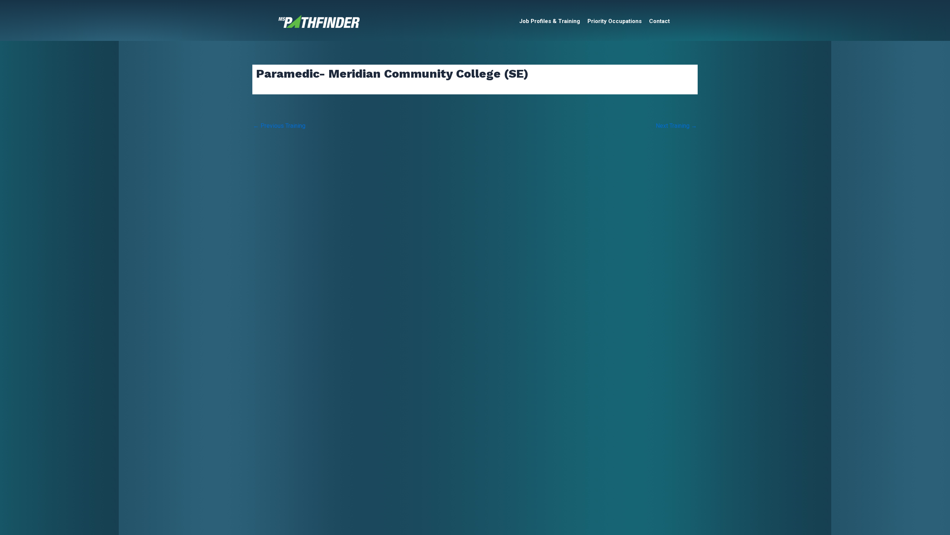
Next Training (676, 126)
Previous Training (279, 126)
